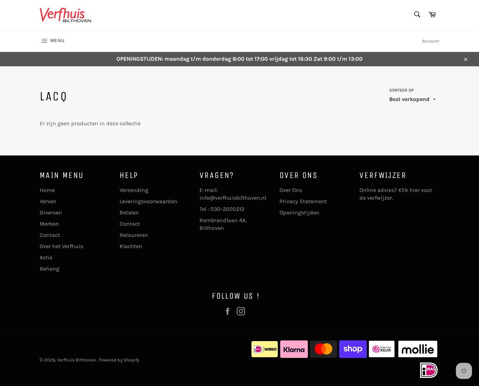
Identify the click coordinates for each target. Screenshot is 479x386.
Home (47, 190)
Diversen (51, 212)
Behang (49, 268)
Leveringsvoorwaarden (148, 201)
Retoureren (134, 235)
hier (415, 190)
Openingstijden (299, 212)
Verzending (134, 190)
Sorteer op (401, 90)
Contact (50, 235)
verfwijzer (379, 197)
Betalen (129, 212)
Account (430, 41)
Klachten (131, 246)
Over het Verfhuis (61, 246)
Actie (46, 257)
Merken (49, 223)
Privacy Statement (303, 201)
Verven (48, 201)
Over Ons (290, 190)
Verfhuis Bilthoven (77, 359)
